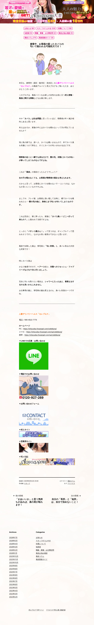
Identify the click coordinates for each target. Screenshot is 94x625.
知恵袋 (38, 547)
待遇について (41, 544)
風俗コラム (71, 481)
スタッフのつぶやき (43, 541)
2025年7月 (13, 572)
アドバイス (71, 483)
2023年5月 (13, 588)
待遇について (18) (65, 28)
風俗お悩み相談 (41, 553)
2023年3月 (13, 594)
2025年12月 (13, 556)
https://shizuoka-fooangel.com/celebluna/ (40, 329)
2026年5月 (13, 541)
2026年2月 (13, 550)
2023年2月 (13, 597)
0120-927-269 (33, 397)
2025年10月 (13, 562)
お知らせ (39, 537)
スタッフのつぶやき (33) (46, 28)
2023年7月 (13, 581)
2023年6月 (13, 584)
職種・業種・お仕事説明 (45, 550)
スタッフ (27, 483)
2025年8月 (13, 569)
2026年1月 (13, 553)
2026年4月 (13, 544)
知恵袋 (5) (28, 33)
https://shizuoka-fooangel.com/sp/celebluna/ (44, 332)
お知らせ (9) (29, 28)
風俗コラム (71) (30, 38)
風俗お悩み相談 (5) (66, 33)
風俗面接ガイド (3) (46, 38)
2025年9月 (13, 566)
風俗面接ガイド (41, 559)
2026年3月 (13, 547)
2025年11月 (13, 559)
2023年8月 (13, 578)
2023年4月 (13, 591)
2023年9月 (13, 575)
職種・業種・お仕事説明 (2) (45, 33)
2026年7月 (13, 537)
